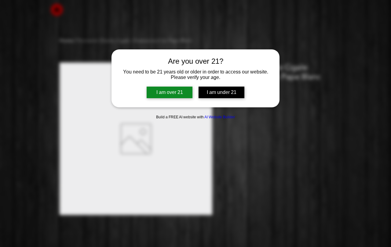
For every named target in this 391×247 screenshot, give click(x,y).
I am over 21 (169, 92)
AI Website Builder (219, 117)
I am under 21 (221, 92)
